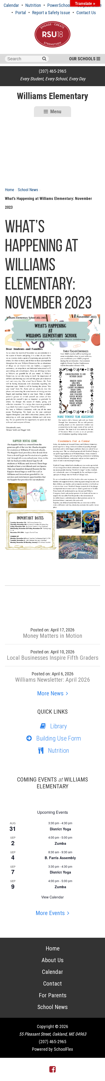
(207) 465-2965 (52, 71)
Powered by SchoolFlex (52, 1049)
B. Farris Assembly (60, 857)
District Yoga (60, 828)
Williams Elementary (52, 96)
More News (50, 693)
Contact (52, 983)
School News (28, 189)
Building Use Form (58, 738)
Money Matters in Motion (52, 635)
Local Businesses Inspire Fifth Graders (52, 657)
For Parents (52, 995)
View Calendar (52, 897)
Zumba (60, 843)
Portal (20, 12)
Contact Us (86, 12)
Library (58, 726)
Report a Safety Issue (51, 12)
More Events (50, 913)
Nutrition (33, 5)
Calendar (11, 5)
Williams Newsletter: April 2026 (52, 679)
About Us (52, 960)
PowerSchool (59, 5)
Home (9, 189)
